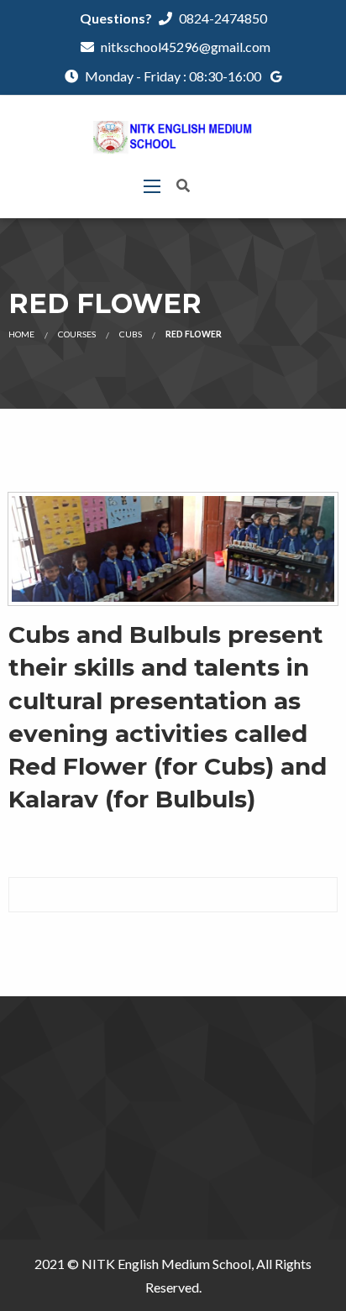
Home (21, 334)
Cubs (130, 334)
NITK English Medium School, (167, 1264)
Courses (77, 334)
